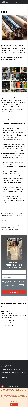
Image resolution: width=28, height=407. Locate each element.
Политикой (17, 281)
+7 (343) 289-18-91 (8, 320)
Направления (5, 377)
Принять (14, 405)
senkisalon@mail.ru (9, 325)
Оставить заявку (14, 292)
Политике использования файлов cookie (9, 395)
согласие (21, 284)
